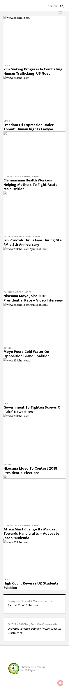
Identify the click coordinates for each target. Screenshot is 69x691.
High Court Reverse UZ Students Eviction (31, 585)
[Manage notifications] (60, 683)
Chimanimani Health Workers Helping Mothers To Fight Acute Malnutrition (30, 184)
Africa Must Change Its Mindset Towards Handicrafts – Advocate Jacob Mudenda (31, 533)
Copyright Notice (19, 628)
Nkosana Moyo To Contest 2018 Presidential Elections (30, 470)
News (6, 65)
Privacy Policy (40, 628)
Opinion (8, 348)
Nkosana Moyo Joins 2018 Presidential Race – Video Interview (33, 298)
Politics (8, 465)
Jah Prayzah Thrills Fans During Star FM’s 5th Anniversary (33, 242)
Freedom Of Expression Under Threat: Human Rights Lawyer (28, 127)
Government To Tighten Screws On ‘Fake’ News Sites (33, 409)
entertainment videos (17, 236)
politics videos (13, 292)
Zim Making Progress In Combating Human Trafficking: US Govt (33, 71)
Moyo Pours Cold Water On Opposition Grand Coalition (26, 353)
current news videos (17, 176)
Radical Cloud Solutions (23, 605)
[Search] (60, 6)
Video (35, 176)
